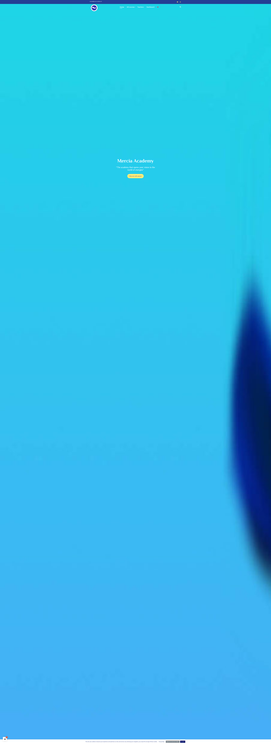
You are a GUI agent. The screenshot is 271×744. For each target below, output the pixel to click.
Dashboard (150, 7)
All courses (131, 7)
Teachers (140, 7)
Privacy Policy (161, 741)
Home (122, 7)
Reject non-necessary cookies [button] (173, 741)
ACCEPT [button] (182, 741)
